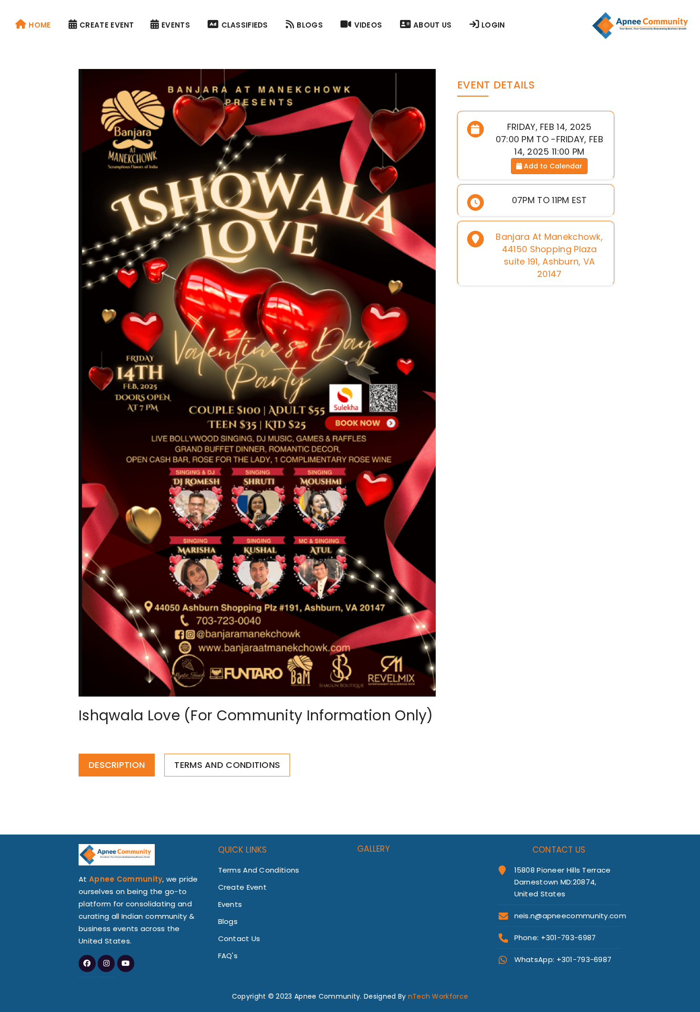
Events (175, 25)
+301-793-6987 (584, 959)
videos (368, 25)
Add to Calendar (552, 166)
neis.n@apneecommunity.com (570, 916)
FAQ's (228, 956)
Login (493, 25)
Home (39, 25)
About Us (432, 25)
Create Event (107, 25)
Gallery (373, 849)
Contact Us (239, 938)
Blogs (310, 25)
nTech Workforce (438, 996)
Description (117, 765)
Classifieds (244, 25)
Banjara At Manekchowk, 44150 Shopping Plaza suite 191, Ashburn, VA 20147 (549, 255)
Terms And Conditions (227, 765)
